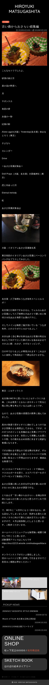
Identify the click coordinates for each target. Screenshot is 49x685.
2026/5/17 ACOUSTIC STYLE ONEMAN (20, 611)
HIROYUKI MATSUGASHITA (24, 9)
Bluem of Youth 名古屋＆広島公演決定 (19, 619)
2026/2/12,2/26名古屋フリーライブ (18, 626)
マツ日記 (5, 22)
